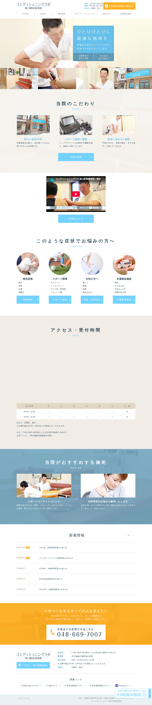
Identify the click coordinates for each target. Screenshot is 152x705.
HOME (25, 14)
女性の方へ (107, 14)
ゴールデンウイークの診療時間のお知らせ (56, 558)
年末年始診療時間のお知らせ (50, 579)
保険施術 (28, 299)
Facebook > (124, 686)
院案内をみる (76, 218)
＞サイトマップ (23, 698)
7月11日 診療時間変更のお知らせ (53, 548)
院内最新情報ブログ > (101, 686)
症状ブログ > (54, 686)
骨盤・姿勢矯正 (92, 299)
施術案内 (62, 14)
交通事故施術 (126, 14)
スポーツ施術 (60, 299)
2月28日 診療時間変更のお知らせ (53, 568)
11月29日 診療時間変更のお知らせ (53, 589)
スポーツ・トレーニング (84, 14)
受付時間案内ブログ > (76, 686)
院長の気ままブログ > (32, 686)
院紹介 (43, 14)
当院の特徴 (76, 157)
